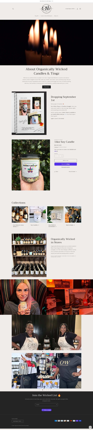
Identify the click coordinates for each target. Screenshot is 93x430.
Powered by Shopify (25, 425)
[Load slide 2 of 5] (45, 352)
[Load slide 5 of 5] (50, 352)
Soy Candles (34, 225)
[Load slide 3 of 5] (46, 352)
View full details (72, 171)
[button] (13, 8)
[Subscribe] (56, 404)
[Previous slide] (39, 351)
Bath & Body (69, 225)
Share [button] (57, 171)
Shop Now (46, 86)
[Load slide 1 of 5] (43, 352)
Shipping (56, 147)
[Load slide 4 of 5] (48, 352)
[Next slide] (53, 351)
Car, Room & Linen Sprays (18, 225)
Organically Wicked (18, 425)
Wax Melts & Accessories (52, 225)
